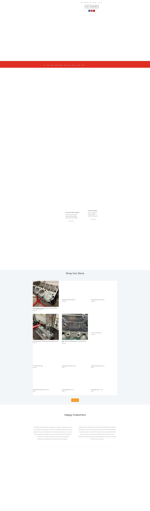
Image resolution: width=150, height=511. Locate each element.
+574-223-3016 (75, 493)
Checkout (94, 2)
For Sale (82, 65)
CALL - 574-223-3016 (91, 6)
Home (82, 2)
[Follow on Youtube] (94, 11)
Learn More (71, 221)
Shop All (75, 400)
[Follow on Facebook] (89, 11)
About (48, 65)
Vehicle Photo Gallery (59, 65)
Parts (69, 65)
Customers (73, 65)
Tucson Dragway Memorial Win (71, 236)
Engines (52, 65)
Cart (91, 2)
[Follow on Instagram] (92, 11)
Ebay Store (87, 2)
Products (78, 65)
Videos (65, 65)
